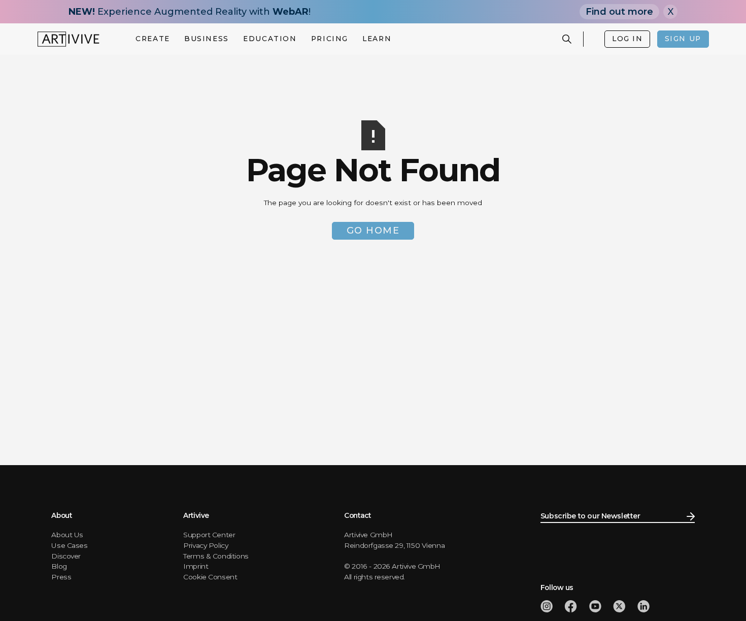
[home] (68, 39)
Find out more (619, 11)
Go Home (373, 230)
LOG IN (627, 39)
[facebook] (570, 606)
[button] (153, 39)
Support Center (209, 535)
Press (61, 577)
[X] (619, 606)
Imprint (195, 566)
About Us (67, 535)
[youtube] (595, 606)
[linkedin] (643, 606)
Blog (58, 566)
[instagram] (546, 606)
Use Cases (69, 545)
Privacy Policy (205, 545)
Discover (66, 556)
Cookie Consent (210, 577)
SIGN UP (683, 39)
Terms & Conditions (216, 556)
